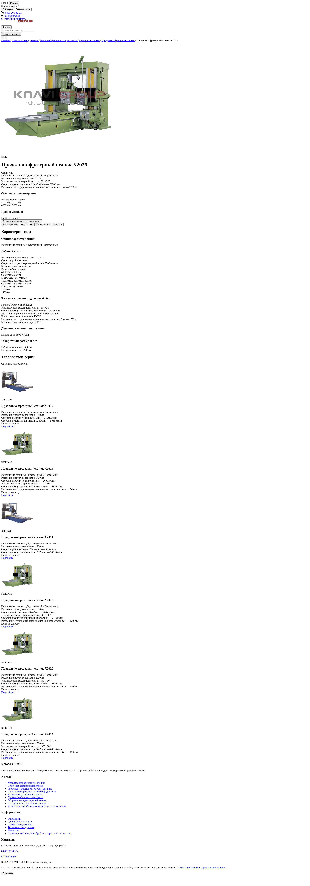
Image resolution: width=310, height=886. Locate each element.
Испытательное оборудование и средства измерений (37, 806)
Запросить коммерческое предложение (22, 221)
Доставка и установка (20, 821)
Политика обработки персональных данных (201, 867)
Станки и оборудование (25, 40)
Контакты (21, 18)
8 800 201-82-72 (13, 12)
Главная (6, 40)
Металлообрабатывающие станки (59, 40)
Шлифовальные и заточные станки (27, 803)
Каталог (6, 27)
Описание (57, 224)
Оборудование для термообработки (27, 800)
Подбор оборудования (20, 824)
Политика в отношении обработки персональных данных (40, 833)
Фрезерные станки (89, 40)
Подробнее (7, 426)
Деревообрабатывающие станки (25, 797)
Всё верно (8, 9)
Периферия (26, 224)
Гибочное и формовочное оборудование (30, 788)
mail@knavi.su (12, 16)
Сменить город (23, 9)
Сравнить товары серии (14, 363)
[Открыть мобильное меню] (6, 37)
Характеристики (10, 224)
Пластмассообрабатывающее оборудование (32, 791)
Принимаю (8, 873)
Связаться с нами (11, 34)
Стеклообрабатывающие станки (25, 785)
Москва (14, 3)
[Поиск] (2, 30)
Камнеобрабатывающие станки (25, 794)
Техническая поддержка (21, 827)
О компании (8, 18)
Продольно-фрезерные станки (118, 40)
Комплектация (43, 224)
